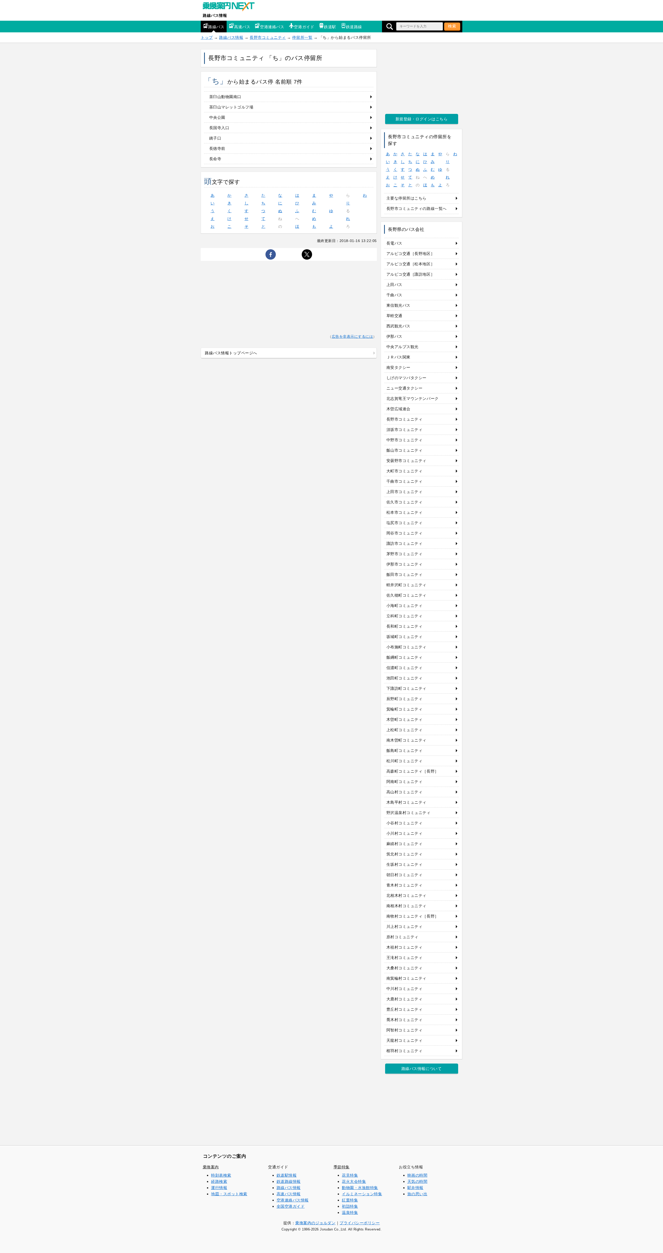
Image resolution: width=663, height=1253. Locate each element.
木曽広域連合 (398, 409)
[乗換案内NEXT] (231, 7)
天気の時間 (417, 1181)
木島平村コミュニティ (406, 802)
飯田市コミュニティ (404, 574)
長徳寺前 (217, 148)
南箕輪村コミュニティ (406, 978)
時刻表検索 (221, 1175)
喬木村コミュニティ (404, 1019)
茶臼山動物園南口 (225, 96)
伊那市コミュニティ (404, 564)
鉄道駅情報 (287, 1175)
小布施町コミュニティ (406, 647)
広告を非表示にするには (352, 337)
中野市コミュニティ (404, 440)
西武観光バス (398, 326)
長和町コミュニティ (404, 626)
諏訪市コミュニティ (404, 543)
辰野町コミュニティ (404, 699)
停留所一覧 (302, 37)
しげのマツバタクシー (406, 378)
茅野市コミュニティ (404, 554)
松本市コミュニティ (404, 512)
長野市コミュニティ (268, 37)
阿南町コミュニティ (404, 781)
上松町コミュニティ (404, 730)
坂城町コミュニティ (404, 636)
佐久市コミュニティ (404, 502)
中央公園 (217, 117)
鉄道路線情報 (289, 1181)
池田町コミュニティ (404, 678)
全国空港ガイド (291, 1206)
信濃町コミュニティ (404, 667)
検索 (452, 26)
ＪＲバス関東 (398, 357)
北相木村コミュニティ (406, 895)
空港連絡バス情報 (293, 1200)
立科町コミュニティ (404, 616)
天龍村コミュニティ (404, 1040)
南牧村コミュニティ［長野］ (412, 916)
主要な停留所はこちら (406, 198)
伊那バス (394, 336)
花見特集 (350, 1175)
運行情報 (219, 1187)
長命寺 (215, 159)
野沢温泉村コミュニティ (408, 812)
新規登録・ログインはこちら (421, 119)
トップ (207, 37)
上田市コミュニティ (404, 491)
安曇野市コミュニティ (406, 460)
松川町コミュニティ (404, 761)
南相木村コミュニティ (406, 906)
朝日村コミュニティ (404, 875)
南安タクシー (398, 367)
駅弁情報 (415, 1187)
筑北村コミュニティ (404, 854)
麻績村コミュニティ (404, 843)
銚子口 (215, 138)
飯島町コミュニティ (404, 750)
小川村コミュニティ (404, 833)
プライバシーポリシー (360, 1223)
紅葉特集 (350, 1200)
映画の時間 (417, 1175)
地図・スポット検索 (229, 1194)
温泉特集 (350, 1212)
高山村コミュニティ (404, 792)
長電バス (394, 243)
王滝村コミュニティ (404, 957)
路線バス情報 (215, 15)
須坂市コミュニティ (404, 429)
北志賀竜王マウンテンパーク (412, 398)
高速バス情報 (289, 1194)
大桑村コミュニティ (404, 968)
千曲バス (394, 295)
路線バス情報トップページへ (231, 353)
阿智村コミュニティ (404, 1030)
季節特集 (342, 1167)
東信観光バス (398, 305)
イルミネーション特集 (362, 1194)
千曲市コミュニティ (404, 481)
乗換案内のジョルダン (315, 1223)
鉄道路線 (354, 27)
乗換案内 (211, 1167)
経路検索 (219, 1181)
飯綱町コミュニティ (404, 657)
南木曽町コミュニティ (406, 740)
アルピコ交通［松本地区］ (410, 264)
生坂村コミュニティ (404, 864)
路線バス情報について (421, 1068)
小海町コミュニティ (404, 605)
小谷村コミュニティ (404, 823)
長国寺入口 (219, 128)
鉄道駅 (330, 27)
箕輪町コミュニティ (404, 709)
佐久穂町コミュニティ (406, 595)
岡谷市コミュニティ (404, 533)
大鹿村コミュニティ (404, 999)
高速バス (242, 27)
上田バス (394, 284)
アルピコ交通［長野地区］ (410, 253)
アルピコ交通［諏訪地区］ (410, 274)
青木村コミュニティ (404, 885)
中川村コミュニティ (404, 988)
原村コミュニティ (402, 937)
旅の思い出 (417, 1194)
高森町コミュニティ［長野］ (412, 771)
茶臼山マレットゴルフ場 (231, 107)
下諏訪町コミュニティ (406, 688)
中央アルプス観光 (402, 347)
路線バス (216, 27)
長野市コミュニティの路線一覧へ (416, 208)
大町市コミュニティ (404, 471)
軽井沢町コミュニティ (406, 585)
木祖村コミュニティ (404, 947)
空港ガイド (304, 27)
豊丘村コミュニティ (404, 1009)
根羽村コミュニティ (404, 1051)
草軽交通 (394, 315)
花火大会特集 (354, 1181)
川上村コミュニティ (404, 926)
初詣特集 (350, 1206)
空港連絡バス (272, 27)
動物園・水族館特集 (360, 1187)
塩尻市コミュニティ (404, 523)
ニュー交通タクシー (404, 388)
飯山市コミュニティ (404, 450)
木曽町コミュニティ (404, 719)
